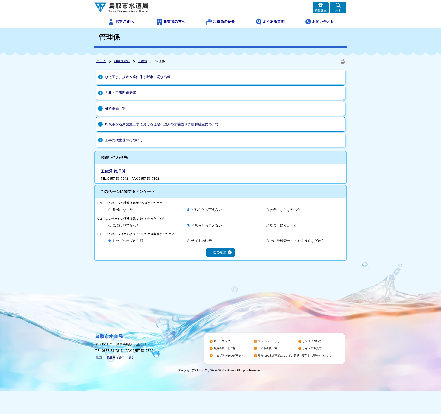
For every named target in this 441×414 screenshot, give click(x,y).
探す (338, 10)
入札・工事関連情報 (120, 93)
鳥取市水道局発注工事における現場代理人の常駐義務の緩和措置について (162, 124)
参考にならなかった (285, 210)
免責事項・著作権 (225, 348)
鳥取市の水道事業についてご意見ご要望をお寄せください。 (295, 355)
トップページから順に (129, 241)
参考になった (122, 210)
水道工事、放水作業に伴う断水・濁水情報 (137, 77)
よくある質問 (274, 21)
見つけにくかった (283, 225)
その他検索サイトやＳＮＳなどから (297, 241)
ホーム (101, 61)
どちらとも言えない (206, 210)
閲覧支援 (321, 10)
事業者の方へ (174, 21)
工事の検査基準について (124, 140)
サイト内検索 (201, 241)
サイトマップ (222, 341)
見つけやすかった (126, 225)
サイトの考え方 (312, 348)
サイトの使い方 (267, 348)
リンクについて (312, 341)
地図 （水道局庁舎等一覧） (115, 357)
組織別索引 (122, 61)
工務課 (142, 61)
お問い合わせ (323, 21)
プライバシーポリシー (272, 341)
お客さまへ (125, 21)
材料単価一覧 (115, 108)
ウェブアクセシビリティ (229, 355)
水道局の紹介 (224, 21)
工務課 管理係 (113, 171)
